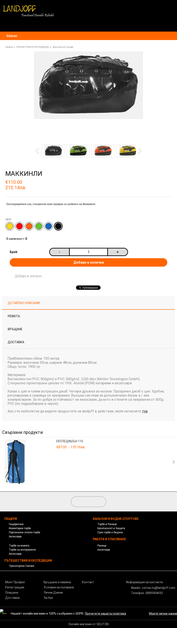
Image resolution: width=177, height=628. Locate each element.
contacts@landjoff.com (158, 588)
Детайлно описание (24, 303)
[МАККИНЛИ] (88, 117)
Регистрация (14, 587)
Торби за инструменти (22, 549)
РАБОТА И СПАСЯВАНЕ (109, 539)
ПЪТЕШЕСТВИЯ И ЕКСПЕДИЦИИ (32, 47)
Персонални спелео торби (24, 532)
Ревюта (14, 316)
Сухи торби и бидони (110, 532)
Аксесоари (15, 536)
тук (145, 411)
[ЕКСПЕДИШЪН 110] (30, 462)
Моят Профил (15, 582)
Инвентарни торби (20, 528)
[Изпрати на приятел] (57, 129)
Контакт (88, 582)
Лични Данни (53, 592)
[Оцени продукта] (78, 129)
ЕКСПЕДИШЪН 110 (69, 441)
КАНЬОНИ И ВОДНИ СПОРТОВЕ (116, 519)
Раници (101, 545)
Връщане (15, 329)
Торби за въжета (19, 545)
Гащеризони (16, 524)
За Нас (48, 597)
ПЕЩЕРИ (10, 519)
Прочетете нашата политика (105, 613)
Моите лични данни (163, 613)
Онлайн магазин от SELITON (88, 624)
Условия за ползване (59, 587)
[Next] (138, 151)
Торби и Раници (107, 524)
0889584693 (154, 593)
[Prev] (38, 151)
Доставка (16, 342)
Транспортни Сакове (62, 47)
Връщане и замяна (57, 582)
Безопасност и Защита (111, 528)
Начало (9, 47)
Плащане (11, 592)
